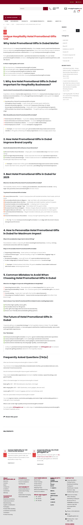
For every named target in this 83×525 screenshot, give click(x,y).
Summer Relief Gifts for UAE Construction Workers (17, 450)
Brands (49, 21)
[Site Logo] (9, 9)
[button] (31, 362)
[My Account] (74, 11)
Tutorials (65, 61)
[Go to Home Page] (3, 24)
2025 (64, 40)
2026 (64, 43)
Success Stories (67, 58)
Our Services (14, 21)
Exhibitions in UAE (67, 49)
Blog (64, 46)
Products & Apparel (68, 55)
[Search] (45, 8)
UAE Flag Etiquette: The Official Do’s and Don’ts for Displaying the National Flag (71, 95)
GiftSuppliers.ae (46, 347)
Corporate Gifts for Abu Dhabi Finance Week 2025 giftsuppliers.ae (47, 451)
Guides (65, 52)
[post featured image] (17, 440)
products (25, 21)
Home (6, 21)
